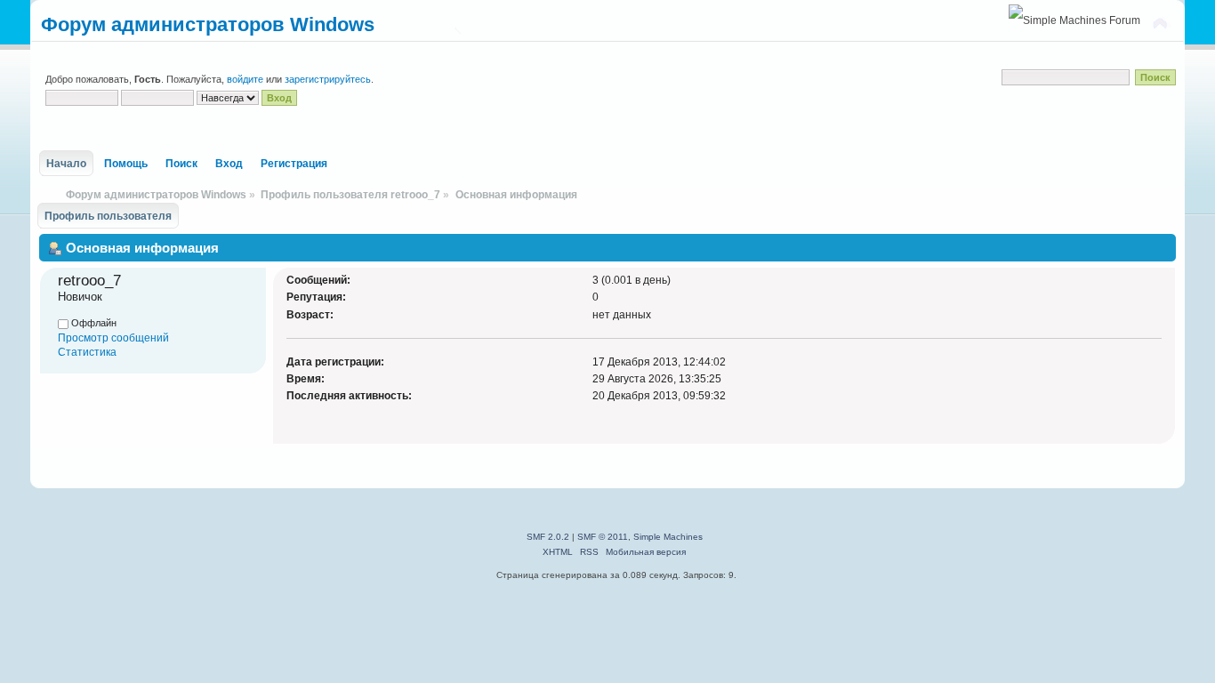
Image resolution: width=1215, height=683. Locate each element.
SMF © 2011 (602, 537)
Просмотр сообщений (113, 338)
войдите (245, 79)
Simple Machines (668, 537)
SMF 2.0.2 (548, 537)
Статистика (87, 352)
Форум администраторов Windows (207, 24)
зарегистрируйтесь (328, 79)
